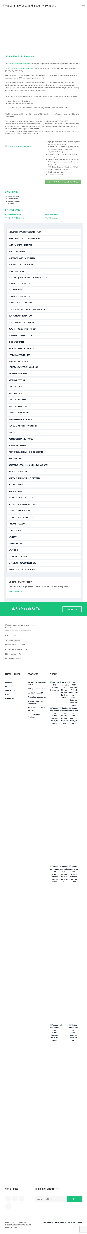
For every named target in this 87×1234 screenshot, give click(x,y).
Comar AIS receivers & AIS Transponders (27, 309)
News (7, 694)
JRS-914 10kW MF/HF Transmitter (20, 56)
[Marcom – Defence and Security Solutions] (29, 5)
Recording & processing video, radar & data (28, 465)
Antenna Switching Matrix (20, 245)
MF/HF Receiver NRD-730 (14, 214)
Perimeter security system (21, 439)
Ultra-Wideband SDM (18, 557)
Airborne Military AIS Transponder (24, 239)
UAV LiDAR (13, 537)
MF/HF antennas (16, 387)
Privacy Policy (60, 1222)
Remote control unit (18, 472)
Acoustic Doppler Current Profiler (25, 232)
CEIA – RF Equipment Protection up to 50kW (28, 278)
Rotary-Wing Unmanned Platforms (24, 478)
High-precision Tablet (18, 374)
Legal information (75, 1222)
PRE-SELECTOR (15, 459)
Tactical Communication (20, 511)
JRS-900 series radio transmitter (19, 64)
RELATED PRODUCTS (14, 210)
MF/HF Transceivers (17, 400)
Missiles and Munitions (19, 413)
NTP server (14, 432)
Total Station (15, 530)
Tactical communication (37, 697)
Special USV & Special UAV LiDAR (22, 504)
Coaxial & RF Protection (19, 283)
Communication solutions (20, 316)
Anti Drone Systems (18, 252)
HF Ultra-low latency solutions (23, 367)
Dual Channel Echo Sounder (21, 322)
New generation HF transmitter (23, 426)
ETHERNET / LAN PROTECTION (20, 336)
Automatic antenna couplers (22, 258)
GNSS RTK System (16, 342)
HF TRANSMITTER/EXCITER (19, 355)
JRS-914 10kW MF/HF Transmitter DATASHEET (63, 182)
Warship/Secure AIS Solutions (22, 570)
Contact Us (14, 592)
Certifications (15, 290)
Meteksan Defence (17, 380)
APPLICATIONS (11, 191)
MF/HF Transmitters (18, 406)
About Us (8, 682)
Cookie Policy (48, 1222)
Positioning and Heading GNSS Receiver (26, 452)
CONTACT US (72, 609)
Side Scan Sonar (16, 491)
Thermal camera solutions (21, 517)
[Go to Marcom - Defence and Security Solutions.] (6, 33)
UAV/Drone (13, 550)
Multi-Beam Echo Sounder (20, 419)
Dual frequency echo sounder (22, 329)
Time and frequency (18, 524)
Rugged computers (17, 485)
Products (8, 686)
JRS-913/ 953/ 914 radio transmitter (21, 68)
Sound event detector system (22, 498)
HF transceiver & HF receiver (21, 349)
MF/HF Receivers (16, 393)
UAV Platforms (15, 544)
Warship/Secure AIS (35, 693)
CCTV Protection (16, 271)
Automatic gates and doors (21, 265)
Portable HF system (18, 446)
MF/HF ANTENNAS (51, 214)
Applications (10, 690)
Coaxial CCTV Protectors (20, 303)
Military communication (36, 689)
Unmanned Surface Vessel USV (22, 563)
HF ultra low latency (18, 362)
